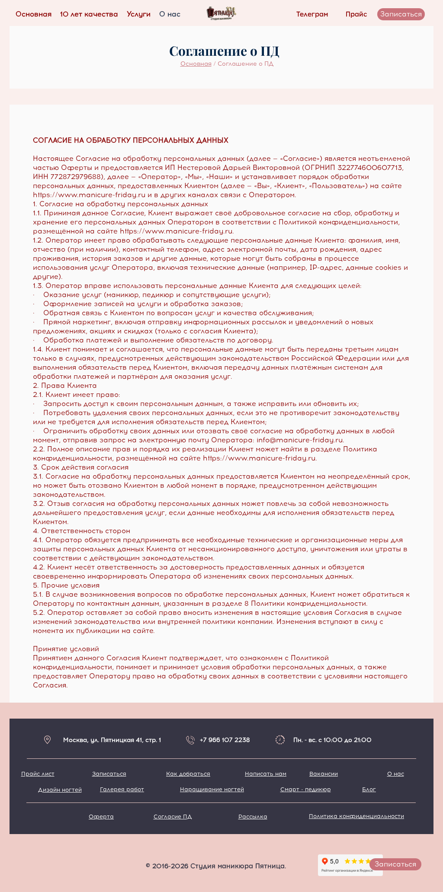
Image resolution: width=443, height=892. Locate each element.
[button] (138, 14)
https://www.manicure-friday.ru (89, 195)
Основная (196, 63)
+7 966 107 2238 (225, 740)
